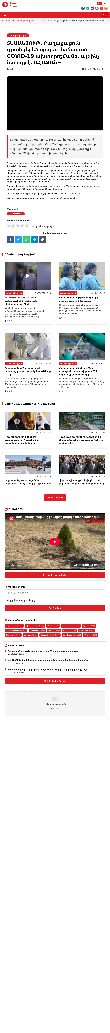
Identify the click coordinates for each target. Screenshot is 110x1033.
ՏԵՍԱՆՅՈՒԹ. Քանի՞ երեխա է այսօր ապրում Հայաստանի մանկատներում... (47, 660)
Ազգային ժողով (50, 635)
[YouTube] (92, 8)
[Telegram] (97, 8)
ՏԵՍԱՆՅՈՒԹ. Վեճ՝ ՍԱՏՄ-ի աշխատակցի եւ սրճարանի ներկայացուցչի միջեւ (21, 301)
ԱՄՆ (52, 626)
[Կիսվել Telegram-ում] (34, 239)
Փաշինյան (13, 635)
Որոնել (57, 608)
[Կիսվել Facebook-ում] (10, 239)
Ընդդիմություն (72, 635)
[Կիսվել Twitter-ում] (18, 239)
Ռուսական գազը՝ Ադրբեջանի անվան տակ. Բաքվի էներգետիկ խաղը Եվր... (48, 669)
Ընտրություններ (16, 630)
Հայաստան (14, 626)
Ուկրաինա (37, 630)
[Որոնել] (105, 14)
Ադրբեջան (86, 630)
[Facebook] (83, 8)
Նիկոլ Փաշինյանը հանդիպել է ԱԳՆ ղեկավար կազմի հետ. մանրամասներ (81, 482)
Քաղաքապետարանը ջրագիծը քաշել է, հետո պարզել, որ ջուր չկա (42, 650)
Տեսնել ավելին (55, 497)
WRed (13, 69)
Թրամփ (90, 635)
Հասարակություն (25, 20)
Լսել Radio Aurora (56, 681)
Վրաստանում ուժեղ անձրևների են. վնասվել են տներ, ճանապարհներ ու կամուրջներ (81, 440)
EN (105, 3)
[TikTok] (101, 8)
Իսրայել (69, 630)
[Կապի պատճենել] (42, 239)
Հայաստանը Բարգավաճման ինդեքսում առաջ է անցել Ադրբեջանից (28, 482)
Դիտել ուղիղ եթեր (56, 574)
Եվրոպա (30, 635)
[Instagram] (106, 8)
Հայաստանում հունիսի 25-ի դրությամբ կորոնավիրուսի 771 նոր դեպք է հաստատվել (78, 371)
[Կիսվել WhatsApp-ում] (26, 239)
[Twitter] (87, 8)
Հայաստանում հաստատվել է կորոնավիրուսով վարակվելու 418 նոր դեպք (28, 371)
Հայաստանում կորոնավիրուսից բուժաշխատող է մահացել (78, 299)
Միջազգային (35, 626)
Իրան (89, 626)
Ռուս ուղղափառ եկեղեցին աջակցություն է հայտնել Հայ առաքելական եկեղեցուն (22, 440)
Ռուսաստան (71, 626)
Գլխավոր (7, 20)
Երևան (54, 630)
